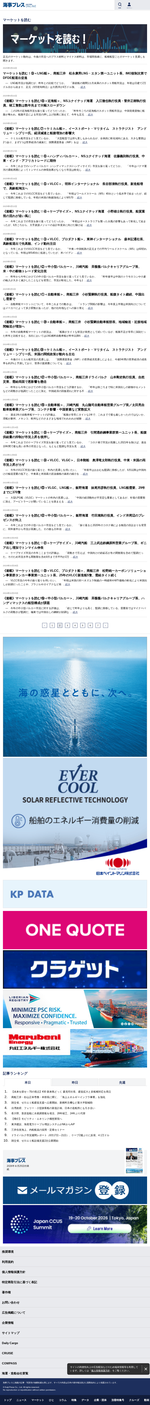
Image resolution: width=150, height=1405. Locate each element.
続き (83, 87)
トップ (8, 1400)
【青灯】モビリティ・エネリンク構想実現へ (36, 1118)
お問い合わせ (11, 1302)
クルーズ (134, 1400)
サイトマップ (11, 1333)
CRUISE (7, 1353)
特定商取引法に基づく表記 (19, 1282)
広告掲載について (13, 1312)
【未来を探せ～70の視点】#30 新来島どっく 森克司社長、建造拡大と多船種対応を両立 (61, 1091)
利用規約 (8, 1261)
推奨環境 (8, 1251)
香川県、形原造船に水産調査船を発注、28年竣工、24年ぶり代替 (48, 1113)
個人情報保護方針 (100, 1370)
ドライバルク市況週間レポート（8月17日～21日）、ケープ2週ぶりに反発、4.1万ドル (60, 1135)
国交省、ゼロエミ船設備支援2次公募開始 (34, 1140)
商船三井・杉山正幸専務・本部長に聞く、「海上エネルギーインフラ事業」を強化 (58, 1097)
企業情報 (8, 1322)
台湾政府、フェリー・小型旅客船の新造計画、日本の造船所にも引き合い (53, 1108)
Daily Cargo (10, 1343)
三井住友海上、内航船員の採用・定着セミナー (38, 1129)
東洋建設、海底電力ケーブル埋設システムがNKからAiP (43, 1124)
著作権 (6, 1292)
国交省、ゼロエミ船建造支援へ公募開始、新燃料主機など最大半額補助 (52, 1102)
